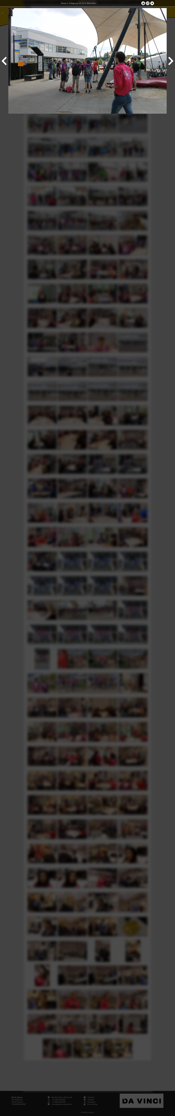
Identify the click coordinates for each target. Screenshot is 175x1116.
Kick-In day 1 (91, 3)
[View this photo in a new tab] (148, 3)
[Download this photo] (143, 3)
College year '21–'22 (76, 3)
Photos (63, 3)
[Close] (152, 3)
